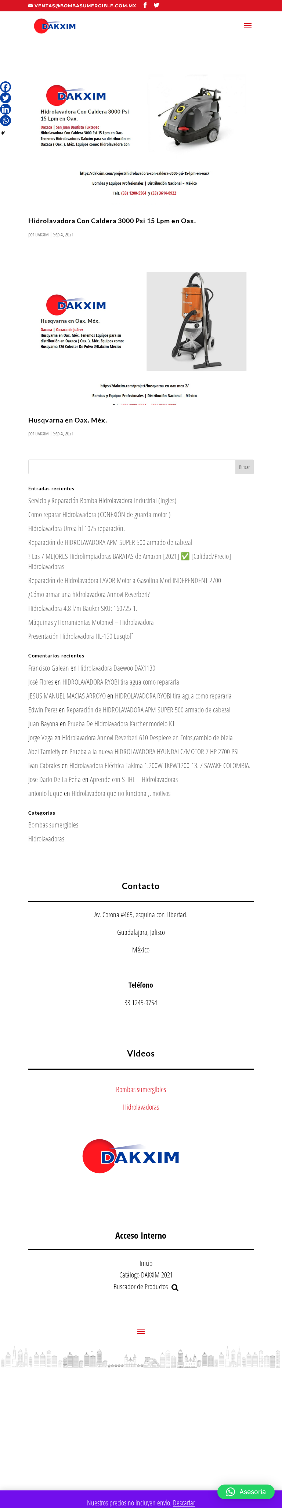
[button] (246, 1492)
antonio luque (45, 793)
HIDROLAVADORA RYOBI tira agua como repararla (120, 682)
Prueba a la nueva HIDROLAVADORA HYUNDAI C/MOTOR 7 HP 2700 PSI (154, 751)
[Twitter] (5, 97)
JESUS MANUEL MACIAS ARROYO (67, 696)
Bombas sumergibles (53, 825)
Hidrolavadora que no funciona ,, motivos (121, 793)
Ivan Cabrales (44, 765)
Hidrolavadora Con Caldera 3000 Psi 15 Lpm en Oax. (112, 221)
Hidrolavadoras (46, 839)
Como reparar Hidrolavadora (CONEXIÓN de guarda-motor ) (99, 514)
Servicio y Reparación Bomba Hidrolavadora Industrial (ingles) (102, 500)
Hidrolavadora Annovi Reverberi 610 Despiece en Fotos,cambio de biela (147, 737)
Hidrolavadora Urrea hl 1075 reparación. (76, 528)
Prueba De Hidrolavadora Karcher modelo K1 (121, 724)
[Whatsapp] (5, 120)
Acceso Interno (140, 1235)
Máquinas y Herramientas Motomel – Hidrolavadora (91, 622)
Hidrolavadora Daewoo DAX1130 (116, 668)
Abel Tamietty (44, 751)
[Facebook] (5, 86)
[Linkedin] (5, 109)
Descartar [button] (184, 1503)
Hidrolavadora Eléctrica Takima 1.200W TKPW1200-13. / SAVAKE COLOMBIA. (159, 765)
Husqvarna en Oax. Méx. (67, 420)
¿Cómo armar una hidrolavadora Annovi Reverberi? (89, 594)
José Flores (40, 682)
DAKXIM (42, 234)
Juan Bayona (43, 724)
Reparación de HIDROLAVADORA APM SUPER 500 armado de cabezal (110, 542)
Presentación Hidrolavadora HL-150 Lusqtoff (80, 636)
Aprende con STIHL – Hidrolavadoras (134, 779)
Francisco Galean (48, 668)
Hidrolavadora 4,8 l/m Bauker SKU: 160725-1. (82, 608)
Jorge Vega (40, 737)
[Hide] (3, 133)
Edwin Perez (42, 710)
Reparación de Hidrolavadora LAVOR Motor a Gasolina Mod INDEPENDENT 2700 (124, 580)
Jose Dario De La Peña (54, 779)
